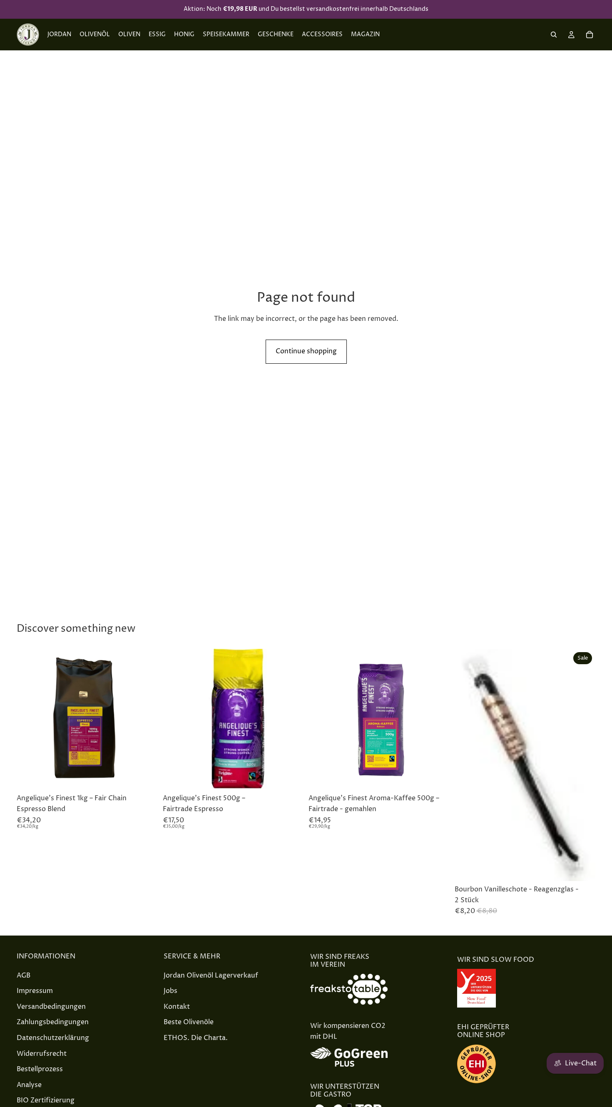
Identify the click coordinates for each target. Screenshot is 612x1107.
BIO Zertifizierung (46, 1100)
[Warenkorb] (589, 34)
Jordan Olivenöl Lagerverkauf (211, 975)
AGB (23, 975)
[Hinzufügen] (144, 777)
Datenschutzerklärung (53, 1037)
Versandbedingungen (51, 1006)
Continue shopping (306, 351)
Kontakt (177, 1006)
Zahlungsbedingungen (53, 1022)
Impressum (35, 990)
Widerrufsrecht (42, 1053)
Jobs (170, 990)
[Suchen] (554, 34)
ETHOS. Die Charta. (196, 1037)
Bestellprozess (40, 1069)
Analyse (29, 1084)
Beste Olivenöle (189, 1022)
